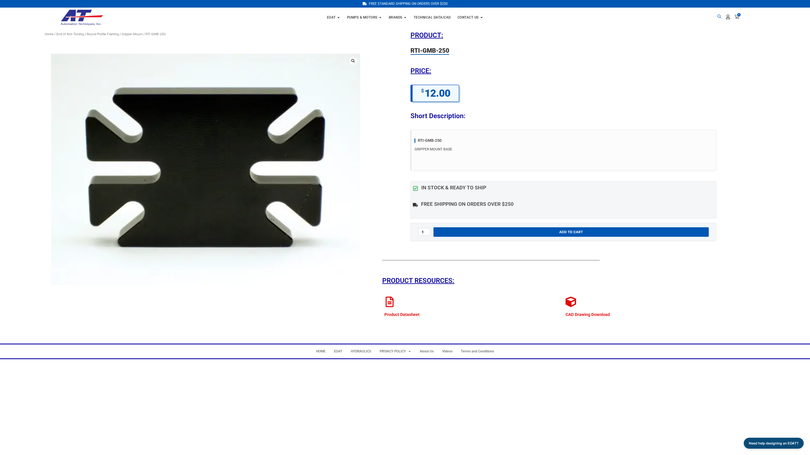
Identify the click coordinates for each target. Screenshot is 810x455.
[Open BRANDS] (405, 17)
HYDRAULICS (361, 351)
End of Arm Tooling (70, 34)
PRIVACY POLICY (393, 351)
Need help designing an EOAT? (774, 443)
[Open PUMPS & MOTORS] (380, 17)
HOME (320, 351)
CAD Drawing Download (588, 314)
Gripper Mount (132, 34)
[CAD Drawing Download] (571, 302)
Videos (447, 351)
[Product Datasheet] (389, 302)
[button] (353, 61)
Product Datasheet (402, 314)
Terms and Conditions (477, 351)
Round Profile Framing (103, 34)
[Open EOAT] (338, 17)
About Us (427, 351)
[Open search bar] (719, 16)
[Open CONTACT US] (481, 17)
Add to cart (571, 232)
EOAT (338, 351)
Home (49, 34)
